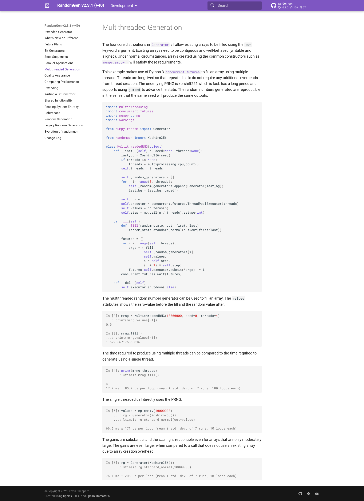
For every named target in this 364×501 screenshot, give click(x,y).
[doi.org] (317, 493)
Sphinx (67, 496)
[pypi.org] (308, 493)
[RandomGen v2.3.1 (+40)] (47, 5)
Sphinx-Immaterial (98, 496)
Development (122, 6)
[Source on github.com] (300, 493)
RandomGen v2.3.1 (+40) (62, 26)
